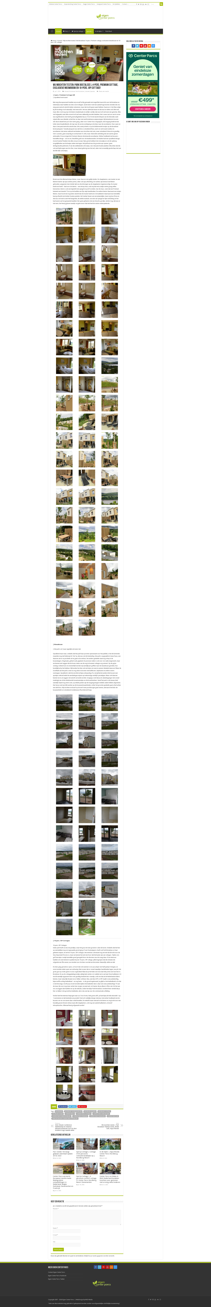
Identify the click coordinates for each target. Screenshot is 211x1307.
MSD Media (89, 1299)
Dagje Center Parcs (89, 4)
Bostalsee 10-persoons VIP (73, 1111)
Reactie (56, 1208)
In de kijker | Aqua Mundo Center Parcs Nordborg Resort (109, 1154)
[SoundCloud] (145, 4)
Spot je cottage (78, 31)
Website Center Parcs (55, 4)
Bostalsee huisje (58, 1114)
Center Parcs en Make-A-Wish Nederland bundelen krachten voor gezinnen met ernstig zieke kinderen (110, 1179)
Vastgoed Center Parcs (104, 4)
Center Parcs (70, 1114)
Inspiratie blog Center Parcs (72, 4)
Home (52, 31)
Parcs (66, 31)
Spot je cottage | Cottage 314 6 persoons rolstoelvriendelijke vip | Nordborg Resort (86, 1155)
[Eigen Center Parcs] (105, 17)
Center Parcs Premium (80, 1116)
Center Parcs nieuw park (101, 1114)
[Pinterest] (141, 4)
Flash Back (108, 31)
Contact (124, 4)
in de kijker (98, 31)
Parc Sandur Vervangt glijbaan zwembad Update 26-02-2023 (63, 1154)
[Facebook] (136, 4)
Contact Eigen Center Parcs (56, 1272)
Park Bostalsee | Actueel (83, 91)
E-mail (55, 1235)
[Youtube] (143, 4)
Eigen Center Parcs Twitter (56, 1279)
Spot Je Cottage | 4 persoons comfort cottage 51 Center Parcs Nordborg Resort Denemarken (86, 1179)
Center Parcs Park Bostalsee (62, 1116)
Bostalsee (72, 91)
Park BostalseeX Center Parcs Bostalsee (65, 1118)
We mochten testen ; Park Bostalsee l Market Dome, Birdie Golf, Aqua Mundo (108, 1126)
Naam (55, 1228)
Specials (89, 31)
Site (54, 1242)
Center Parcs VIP (113, 1116)
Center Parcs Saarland (97, 1116)
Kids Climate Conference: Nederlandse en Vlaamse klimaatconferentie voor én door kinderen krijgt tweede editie (66, 1127)
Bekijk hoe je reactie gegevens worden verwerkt (99, 1256)
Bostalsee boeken (90, 1111)
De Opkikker (116, 4)
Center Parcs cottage (84, 1114)
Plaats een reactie (104, 91)
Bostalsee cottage (104, 1111)
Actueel (58, 31)
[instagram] (148, 4)
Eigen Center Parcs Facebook (57, 1275)
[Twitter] (139, 4)
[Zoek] (161, 4)
